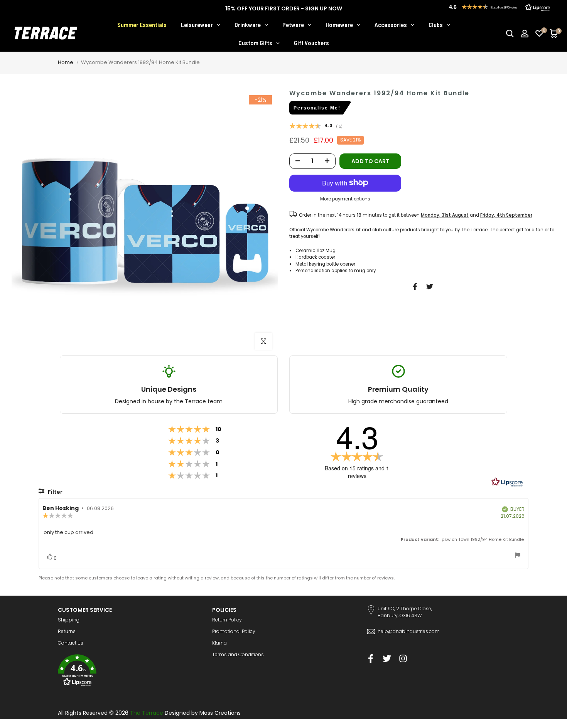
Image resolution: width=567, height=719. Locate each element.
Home (65, 62)
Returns (67, 631)
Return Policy (227, 619)
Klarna (219, 643)
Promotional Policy (233, 631)
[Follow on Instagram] (403, 658)
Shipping (68, 619)
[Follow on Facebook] (370, 658)
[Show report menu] (518, 556)
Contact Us (70, 643)
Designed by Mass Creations (203, 713)
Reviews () (316, 126)
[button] (129, 671)
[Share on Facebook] (415, 286)
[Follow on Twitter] (387, 658)
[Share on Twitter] (429, 286)
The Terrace (146, 713)
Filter (54, 492)
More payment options (345, 199)
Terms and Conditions (238, 654)
